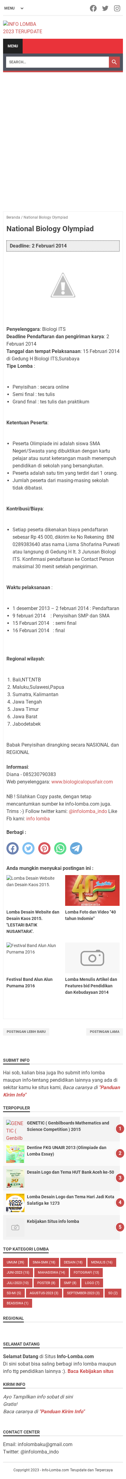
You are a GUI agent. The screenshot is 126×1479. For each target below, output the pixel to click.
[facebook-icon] (93, 8)
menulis (102, 1262)
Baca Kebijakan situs (90, 1371)
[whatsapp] (60, 848)
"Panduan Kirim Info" (61, 1411)
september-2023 (83, 1293)
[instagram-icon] (117, 8)
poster (46, 1283)
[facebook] (12, 848)
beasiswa (17, 1303)
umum (15, 1262)
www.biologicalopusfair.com (82, 782)
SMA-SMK (44, 1262)
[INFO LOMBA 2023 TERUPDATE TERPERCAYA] (25, 27)
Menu (13, 46)
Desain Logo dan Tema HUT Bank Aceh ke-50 (70, 1172)
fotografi (86, 1273)
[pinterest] (44, 848)
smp (70, 1283)
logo (92, 1283)
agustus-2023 (44, 1293)
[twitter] (28, 848)
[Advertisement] (63, 138)
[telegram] (76, 848)
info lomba (38, 819)
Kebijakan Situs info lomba (53, 1221)
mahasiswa (51, 1273)
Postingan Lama (104, 1032)
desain (73, 1262)
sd (113, 1293)
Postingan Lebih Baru (26, 1032)
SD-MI (14, 1293)
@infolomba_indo (88, 811)
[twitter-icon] (105, 8)
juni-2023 (18, 1273)
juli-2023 (18, 1283)
